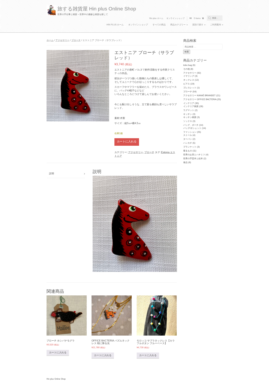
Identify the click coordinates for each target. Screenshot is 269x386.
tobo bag (187, 65)
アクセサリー (62, 40)
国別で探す (198, 24)
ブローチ (76, 40)
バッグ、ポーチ (190, 125)
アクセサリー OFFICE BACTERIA (199, 99)
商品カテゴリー (178, 24)
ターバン (187, 139)
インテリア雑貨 (190, 106)
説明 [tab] (51, 173)
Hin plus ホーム (156, 18)
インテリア (188, 103)
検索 (186, 51)
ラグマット (188, 110)
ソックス (187, 121)
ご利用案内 (216, 24)
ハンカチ (187, 143)
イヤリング (188, 76)
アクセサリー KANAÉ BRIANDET (199, 95)
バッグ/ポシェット (192, 128)
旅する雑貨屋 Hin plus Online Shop (96, 9)
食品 (185, 162)
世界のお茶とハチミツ (194, 154)
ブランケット (189, 147)
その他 (186, 69)
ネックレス (188, 80)
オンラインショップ (175, 18)
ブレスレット (189, 87)
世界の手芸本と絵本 (193, 158)
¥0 (195, 18)
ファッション (189, 132)
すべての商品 (159, 24)
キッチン (187, 114)
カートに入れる (127, 141)
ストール (187, 135)
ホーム (50, 40)
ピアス (186, 83)
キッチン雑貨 (189, 117)
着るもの (187, 150)
